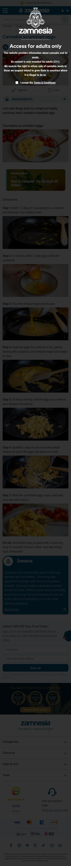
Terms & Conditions (44, 82)
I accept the (26, 82)
